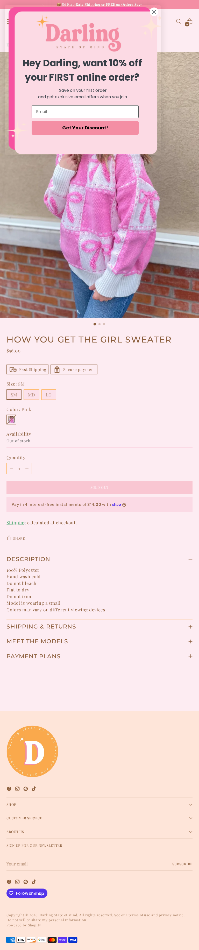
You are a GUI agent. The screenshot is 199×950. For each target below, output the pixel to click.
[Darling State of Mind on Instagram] (18, 789)
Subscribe (182, 864)
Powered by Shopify (23, 925)
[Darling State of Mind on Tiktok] (34, 789)
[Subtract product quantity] (11, 468)
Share (19, 538)
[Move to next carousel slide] (188, 693)
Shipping (16, 522)
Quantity (16, 457)
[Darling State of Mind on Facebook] (9, 789)
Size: (15, 384)
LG (49, 394)
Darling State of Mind (58, 915)
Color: (18, 409)
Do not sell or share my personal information (46, 920)
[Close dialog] (154, 11)
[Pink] (11, 419)
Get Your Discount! (85, 127)
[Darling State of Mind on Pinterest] (26, 789)
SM (14, 394)
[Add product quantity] (27, 468)
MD (31, 394)
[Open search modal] (178, 21)
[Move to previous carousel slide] (176, 693)
